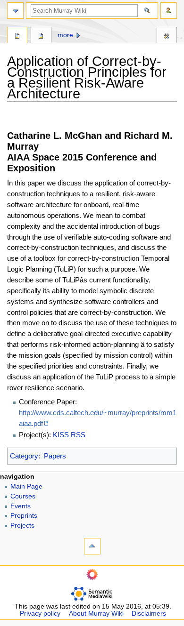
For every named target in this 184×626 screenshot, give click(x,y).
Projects (22, 525)
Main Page (26, 486)
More (65, 35)
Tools (166, 36)
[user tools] (168, 10)
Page (17, 36)
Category (24, 456)
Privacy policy (40, 613)
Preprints (23, 515)
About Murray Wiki (96, 613)
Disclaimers (149, 613)
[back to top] (92, 546)
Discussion (40, 36)
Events (20, 506)
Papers (55, 456)
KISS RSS (69, 435)
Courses (22, 496)
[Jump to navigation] (15, 10)
